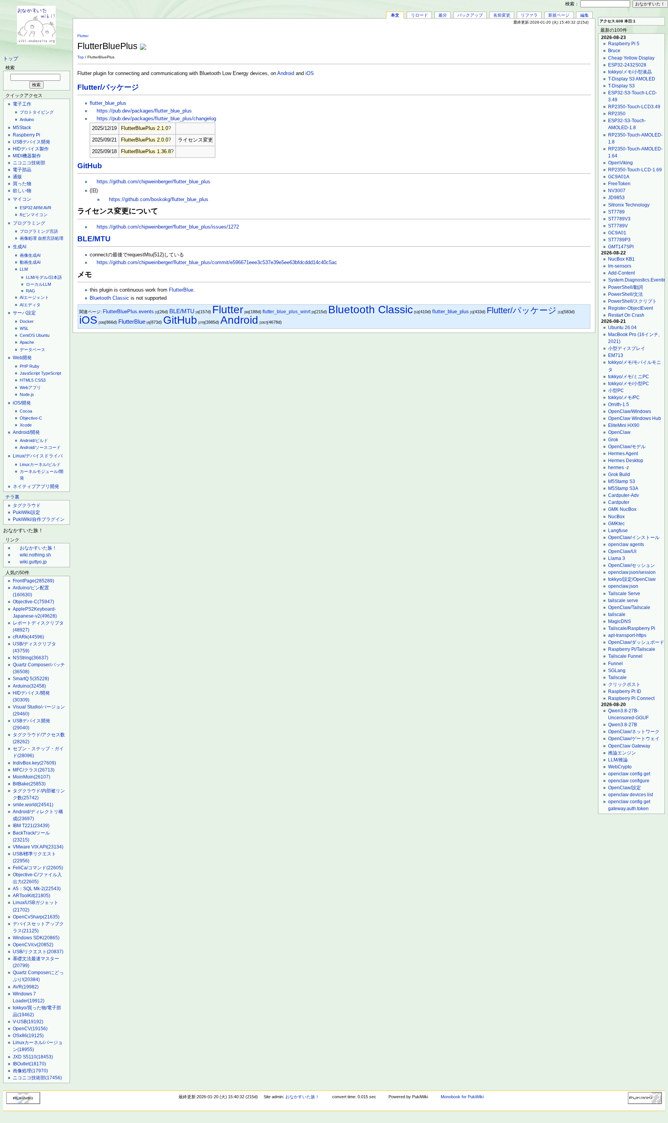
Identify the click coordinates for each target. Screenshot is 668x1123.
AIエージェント (34, 297)
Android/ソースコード (40, 447)
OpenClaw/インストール (633, 537)
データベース (32, 349)
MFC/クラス (34, 770)
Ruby (34, 366)
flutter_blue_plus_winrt (286, 311)
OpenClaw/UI (622, 551)
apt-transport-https (627, 635)
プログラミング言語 (39, 231)
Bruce (614, 50)
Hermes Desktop (625, 460)
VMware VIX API (38, 847)
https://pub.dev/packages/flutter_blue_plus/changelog (156, 118)
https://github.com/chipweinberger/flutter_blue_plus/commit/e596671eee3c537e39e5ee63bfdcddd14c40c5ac (217, 262)
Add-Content (621, 273)
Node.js (27, 394)
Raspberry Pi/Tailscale (631, 649)
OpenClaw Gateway (629, 746)
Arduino (27, 119)
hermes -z (618, 467)
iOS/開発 (22, 403)
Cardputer (618, 502)
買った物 (22, 183)
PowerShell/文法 (625, 294)
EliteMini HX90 (623, 425)
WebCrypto (620, 767)
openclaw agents (626, 544)
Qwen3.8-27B (622, 724)
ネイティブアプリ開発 (36, 486)
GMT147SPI (621, 246)
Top (80, 57)
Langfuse (618, 530)
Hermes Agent (623, 453)
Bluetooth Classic (109, 298)
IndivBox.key (34, 763)
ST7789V (618, 226)
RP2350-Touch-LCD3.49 (634, 106)
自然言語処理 (50, 238)
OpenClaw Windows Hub (634, 418)
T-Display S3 (621, 86)
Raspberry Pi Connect (631, 698)
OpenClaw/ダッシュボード (636, 642)
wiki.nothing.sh (35, 555)
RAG (30, 290)
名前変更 (501, 15)
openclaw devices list (630, 794)
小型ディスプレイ (626, 348)
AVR (47, 207)
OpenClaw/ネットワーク (633, 731)
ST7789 (616, 212)
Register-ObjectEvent (630, 308)
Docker (27, 321)
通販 (17, 176)
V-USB (28, 1021)
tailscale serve (623, 600)
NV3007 (616, 190)
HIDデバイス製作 (31, 149)
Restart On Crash (626, 315)
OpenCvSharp (36, 917)
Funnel (615, 663)
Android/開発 (26, 432)
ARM (38, 207)
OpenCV (30, 1028)
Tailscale (617, 677)
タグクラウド (27, 505)
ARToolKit (31, 895)
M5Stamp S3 (621, 481)
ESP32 (26, 207)
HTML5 (27, 380)
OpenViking (620, 163)
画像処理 (28, 238)
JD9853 (616, 197)
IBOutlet (29, 1064)
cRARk (28, 637)
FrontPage (33, 581)
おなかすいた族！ (38, 548)
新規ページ (558, 15)
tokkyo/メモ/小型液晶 (630, 72)
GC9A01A (618, 176)
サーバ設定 (24, 313)
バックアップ (470, 15)
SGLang (616, 670)
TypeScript (51, 373)
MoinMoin (31, 777)
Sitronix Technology (628, 205)
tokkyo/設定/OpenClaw (632, 579)
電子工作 (22, 104)
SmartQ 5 (31, 678)
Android (285, 73)
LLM (24, 269)
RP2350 (616, 113)
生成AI (19, 246)
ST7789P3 (619, 239)
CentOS (27, 335)
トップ (10, 58)
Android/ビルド (34, 440)
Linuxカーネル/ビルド (40, 464)
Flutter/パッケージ (108, 87)
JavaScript (30, 373)
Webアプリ (30, 387)
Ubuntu (42, 335)
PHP (24, 366)
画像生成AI (30, 255)
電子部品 (22, 169)
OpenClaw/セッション (631, 565)
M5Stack (22, 127)
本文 (395, 15)
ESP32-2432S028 (627, 65)
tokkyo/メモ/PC (624, 397)
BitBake (29, 784)
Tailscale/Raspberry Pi (631, 628)
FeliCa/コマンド (38, 867)
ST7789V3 (619, 219)
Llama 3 (616, 558)
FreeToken (619, 183)
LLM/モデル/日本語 (44, 277)
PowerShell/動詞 (625, 287)
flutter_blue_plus (108, 103)
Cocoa (26, 411)
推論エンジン (622, 753)
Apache (27, 342)
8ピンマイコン (34, 214)
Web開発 (22, 357)
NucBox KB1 (621, 259)
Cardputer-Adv (623, 495)
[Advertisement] (500, 42)
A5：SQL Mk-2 (37, 888)
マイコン (22, 199)
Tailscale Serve (624, 593)
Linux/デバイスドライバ (38, 456)
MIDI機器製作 (27, 156)
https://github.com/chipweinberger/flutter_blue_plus (153, 181)
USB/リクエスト (38, 951)
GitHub (89, 166)
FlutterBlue (181, 290)
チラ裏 (12, 497)
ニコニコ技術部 (29, 163)
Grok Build (619, 474)
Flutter (83, 36)
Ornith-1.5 (618, 404)
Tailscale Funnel (625, 656)
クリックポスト (624, 684)
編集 (584, 15)
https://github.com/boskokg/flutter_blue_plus (158, 199)
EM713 (615, 355)
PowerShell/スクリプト (632, 301)
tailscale (616, 614)
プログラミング (29, 223)
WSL (24, 328)
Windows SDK (36, 937)
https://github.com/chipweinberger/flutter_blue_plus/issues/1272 (168, 227)
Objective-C (31, 418)
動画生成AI (30, 262)
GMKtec (616, 523)
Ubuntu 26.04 (622, 327)
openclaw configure (628, 780)
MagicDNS (619, 621)
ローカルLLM (38, 284)
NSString (30, 657)
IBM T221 (31, 825)
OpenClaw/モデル (627, 446)
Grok (613, 439)
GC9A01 (617, 233)
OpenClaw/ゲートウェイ (633, 738)
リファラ (529, 15)
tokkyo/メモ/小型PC (628, 383)
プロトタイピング (37, 112)
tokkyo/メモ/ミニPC (628, 376)
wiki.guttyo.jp (33, 562)
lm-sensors (619, 266)
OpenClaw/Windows (629, 411)
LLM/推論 (618, 760)
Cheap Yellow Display (631, 58)
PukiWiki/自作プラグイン (39, 519)
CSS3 (40, 380)
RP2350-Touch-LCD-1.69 (635, 169)
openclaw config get (629, 774)
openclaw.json (623, 586)
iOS (309, 73)
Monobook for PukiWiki (462, 1096)
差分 (442, 15)
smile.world (33, 804)
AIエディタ (30, 304)
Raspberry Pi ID (624, 691)
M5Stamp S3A (623, 488)
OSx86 (28, 1035)
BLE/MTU (94, 239)
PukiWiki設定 (26, 512)
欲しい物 (22, 190)
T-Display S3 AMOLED (631, 79)
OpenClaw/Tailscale (629, 607)
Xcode (26, 425)
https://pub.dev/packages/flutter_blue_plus (144, 111)
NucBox (616, 516)
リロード (419, 15)
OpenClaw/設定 (624, 787)
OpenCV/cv (33, 944)
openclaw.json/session (632, 572)
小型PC (616, 390)
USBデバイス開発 (31, 142)
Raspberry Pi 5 (623, 43)
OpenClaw (619, 432)
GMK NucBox (622, 509)
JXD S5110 (33, 1057)
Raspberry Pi (26, 135)
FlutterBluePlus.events (128, 311)
